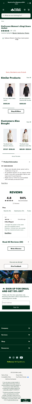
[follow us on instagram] (14, 357)
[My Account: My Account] (25, 10)
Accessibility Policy (6, 377)
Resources (5, 348)
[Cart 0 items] (29, 10)
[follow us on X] (18, 357)
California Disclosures (10, 379)
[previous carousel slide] (4, 3)
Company (4, 328)
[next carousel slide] (28, 3)
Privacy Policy (19, 375)
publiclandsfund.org (13, 400)
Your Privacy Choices (21, 377)
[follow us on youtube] (21, 357)
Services (4, 335)
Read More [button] (4, 183)
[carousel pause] (30, 3)
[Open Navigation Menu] (3, 10)
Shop (3, 341)
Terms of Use (4, 375)
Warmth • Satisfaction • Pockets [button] (21, 33)
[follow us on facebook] (10, 357)
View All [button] (28, 77)
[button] (16, 111)
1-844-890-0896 (7, 389)
